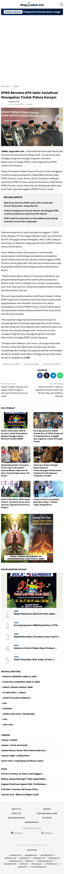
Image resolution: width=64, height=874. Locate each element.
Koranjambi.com (47, 855)
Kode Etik (16, 813)
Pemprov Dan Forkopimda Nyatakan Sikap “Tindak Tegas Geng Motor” (46, 502)
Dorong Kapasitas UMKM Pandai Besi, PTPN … (37, 625)
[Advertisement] (32, 48)
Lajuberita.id (24, 858)
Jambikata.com (39, 858)
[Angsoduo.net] (32, 4)
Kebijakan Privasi (16, 818)
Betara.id (29, 861)
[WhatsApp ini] (60, 375)
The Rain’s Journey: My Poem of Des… (20, 789)
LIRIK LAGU (8, 724)
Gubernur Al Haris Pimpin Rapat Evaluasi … (35, 648)
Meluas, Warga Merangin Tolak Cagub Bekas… (24, 779)
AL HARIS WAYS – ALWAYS (14, 692)
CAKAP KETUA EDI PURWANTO (17, 698)
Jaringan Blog (31, 822)
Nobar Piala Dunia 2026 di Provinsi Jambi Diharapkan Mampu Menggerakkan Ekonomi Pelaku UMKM (14, 434)
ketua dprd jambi (31, 364)
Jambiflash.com (30, 855)
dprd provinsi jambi (11, 364)
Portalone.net (51, 864)
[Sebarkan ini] (40, 375)
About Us (16, 809)
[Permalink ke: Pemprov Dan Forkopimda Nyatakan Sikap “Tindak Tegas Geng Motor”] (48, 489)
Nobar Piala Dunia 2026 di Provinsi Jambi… (35, 613)
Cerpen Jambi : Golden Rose (15, 755)
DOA (5, 703)
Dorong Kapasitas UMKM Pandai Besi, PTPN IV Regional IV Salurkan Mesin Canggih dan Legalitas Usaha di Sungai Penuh (48, 436)
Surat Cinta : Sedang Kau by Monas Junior (22, 760)
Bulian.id (23, 864)
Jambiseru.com (10, 858)
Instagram (49, 833)
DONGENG (7, 708)
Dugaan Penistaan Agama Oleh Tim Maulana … (24, 784)
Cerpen (5, 735)
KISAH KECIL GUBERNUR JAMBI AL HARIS (21, 681)
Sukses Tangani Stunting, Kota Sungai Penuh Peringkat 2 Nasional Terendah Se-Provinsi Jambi (14, 389)
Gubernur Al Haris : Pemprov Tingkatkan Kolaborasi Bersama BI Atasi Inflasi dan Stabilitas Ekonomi (49, 389)
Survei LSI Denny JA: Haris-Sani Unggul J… (22, 773)
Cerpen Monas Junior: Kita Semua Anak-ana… (24, 750)
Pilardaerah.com (15, 861)
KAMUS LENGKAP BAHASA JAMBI (18, 687)
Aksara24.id (22, 867)
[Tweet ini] (47, 375)
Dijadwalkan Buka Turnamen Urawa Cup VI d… (37, 636)
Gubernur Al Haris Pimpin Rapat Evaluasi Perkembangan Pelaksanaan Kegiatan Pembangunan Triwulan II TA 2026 (47, 470)
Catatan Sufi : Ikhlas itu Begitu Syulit (20, 794)
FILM (5, 719)
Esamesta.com (54, 858)
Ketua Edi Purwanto (51, 364)
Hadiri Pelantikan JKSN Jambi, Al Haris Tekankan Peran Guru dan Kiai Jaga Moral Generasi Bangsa (16, 503)
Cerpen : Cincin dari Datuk (14, 745)
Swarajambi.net (10, 864)
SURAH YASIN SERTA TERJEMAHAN (18, 714)
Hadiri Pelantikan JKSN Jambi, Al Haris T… (35, 659)
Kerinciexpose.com (38, 867)
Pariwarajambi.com (45, 861)
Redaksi (47, 809)
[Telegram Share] (53, 375)
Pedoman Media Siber (47, 813)
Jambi (16, 611)
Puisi (4, 768)
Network (47, 818)
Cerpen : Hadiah (9, 740)
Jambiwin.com (15, 855)
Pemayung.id (37, 864)
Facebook (18, 833)
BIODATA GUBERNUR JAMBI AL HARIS (20, 676)
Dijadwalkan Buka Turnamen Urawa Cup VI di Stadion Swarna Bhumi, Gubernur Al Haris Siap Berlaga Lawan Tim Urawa (15, 470)
